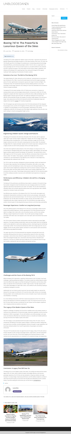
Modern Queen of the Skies (38, 396)
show (12, 56)
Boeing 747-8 (8, 396)
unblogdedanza (37, 380)
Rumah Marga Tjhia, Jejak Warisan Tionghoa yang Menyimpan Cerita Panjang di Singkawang (59, 27)
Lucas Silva (8, 51)
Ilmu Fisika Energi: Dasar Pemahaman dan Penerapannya (40, 417)
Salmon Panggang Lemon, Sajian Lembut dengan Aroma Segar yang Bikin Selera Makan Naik (59, 41)
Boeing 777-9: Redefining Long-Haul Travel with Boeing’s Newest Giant (25, 416)
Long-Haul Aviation (28, 396)
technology (30, 51)
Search (53, 15)
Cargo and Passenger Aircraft (17, 396)
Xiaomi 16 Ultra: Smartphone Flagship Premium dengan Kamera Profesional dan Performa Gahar (10, 417)
